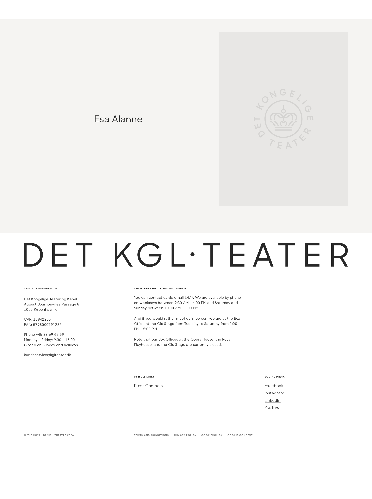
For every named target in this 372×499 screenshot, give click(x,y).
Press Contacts (148, 385)
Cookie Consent (240, 435)
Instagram (274, 392)
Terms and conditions (151, 435)
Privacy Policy (185, 435)
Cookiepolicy (212, 435)
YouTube (273, 407)
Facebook (274, 385)
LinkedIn (273, 400)
